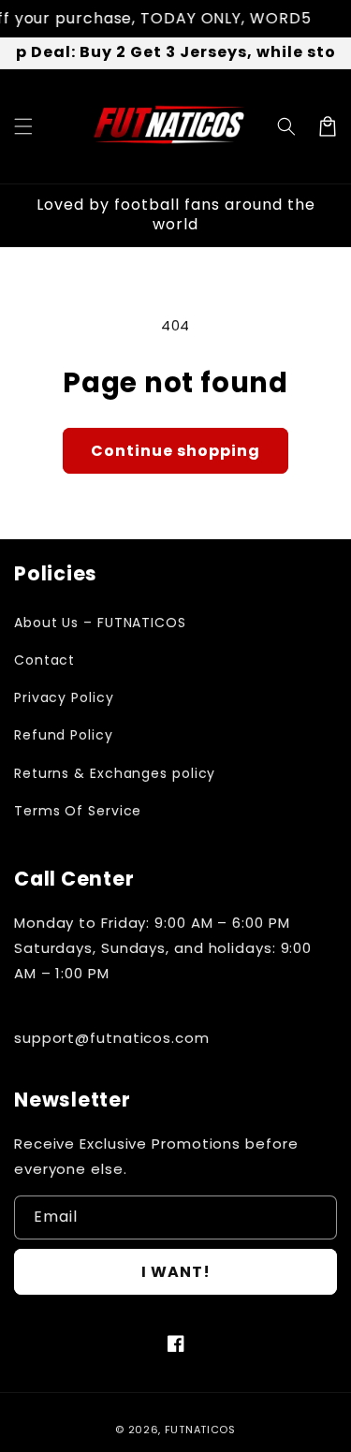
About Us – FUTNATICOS (100, 622)
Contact (44, 660)
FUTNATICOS (200, 1429)
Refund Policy (63, 735)
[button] (23, 126)
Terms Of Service (77, 810)
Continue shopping (175, 451)
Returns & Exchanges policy (114, 773)
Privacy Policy (64, 697)
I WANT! (176, 1272)
